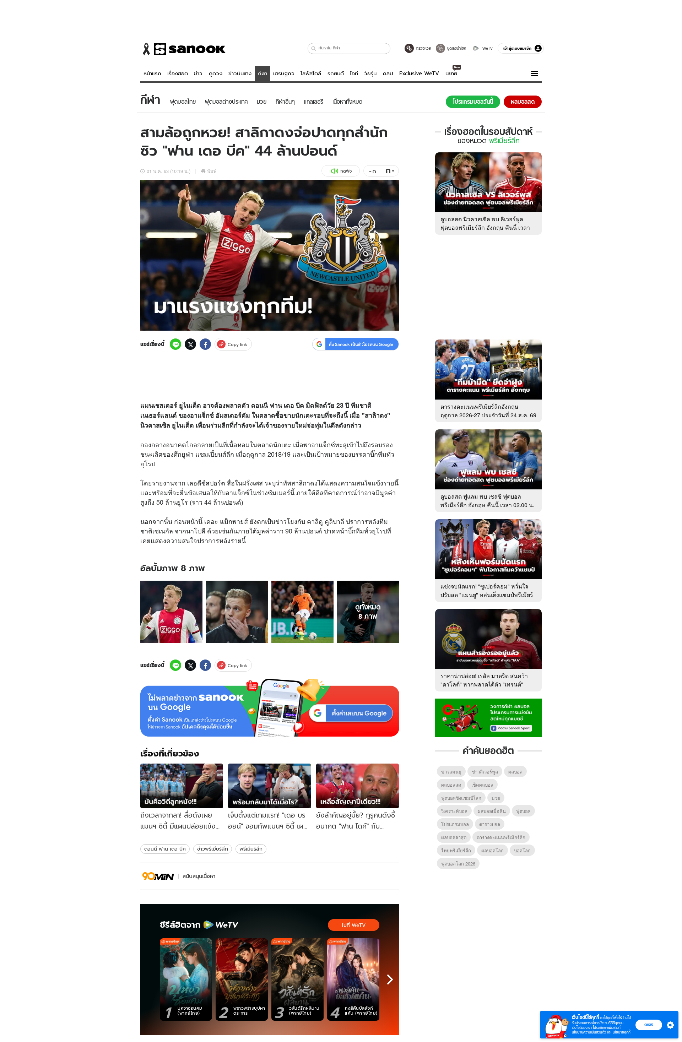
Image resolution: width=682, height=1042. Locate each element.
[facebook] (205, 344)
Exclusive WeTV (419, 73)
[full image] (171, 612)
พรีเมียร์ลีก (250, 848)
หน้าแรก (152, 73)
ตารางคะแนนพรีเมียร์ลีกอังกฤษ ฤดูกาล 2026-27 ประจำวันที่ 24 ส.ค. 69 (488, 410)
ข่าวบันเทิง (239, 73)
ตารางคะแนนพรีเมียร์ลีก (501, 837)
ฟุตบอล (523, 811)
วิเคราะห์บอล (454, 811)
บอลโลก (522, 850)
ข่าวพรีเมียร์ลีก (212, 848)
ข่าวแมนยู (451, 771)
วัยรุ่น (370, 73)
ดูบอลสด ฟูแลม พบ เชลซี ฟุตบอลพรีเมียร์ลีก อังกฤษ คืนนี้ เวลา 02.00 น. (487, 500)
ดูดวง (215, 73)
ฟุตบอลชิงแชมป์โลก (461, 797)
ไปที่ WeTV (354, 925)
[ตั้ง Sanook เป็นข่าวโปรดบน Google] (269, 708)
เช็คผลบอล (482, 784)
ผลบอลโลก (492, 850)
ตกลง (648, 1024)
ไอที (354, 73)
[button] (313, 48)
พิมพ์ (212, 171)
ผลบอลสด (451, 784)
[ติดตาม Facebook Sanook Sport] (488, 717)
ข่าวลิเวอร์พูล (485, 771)
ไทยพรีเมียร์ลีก (456, 850)
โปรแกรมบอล (455, 824)
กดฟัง (346, 171)
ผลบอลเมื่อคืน (492, 811)
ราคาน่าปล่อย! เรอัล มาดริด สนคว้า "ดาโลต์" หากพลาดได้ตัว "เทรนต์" (484, 680)
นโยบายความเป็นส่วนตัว (589, 1032)
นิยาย (451, 73)
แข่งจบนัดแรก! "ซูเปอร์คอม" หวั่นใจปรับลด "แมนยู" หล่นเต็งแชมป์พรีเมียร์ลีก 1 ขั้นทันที (486, 594)
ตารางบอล (489, 824)
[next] (390, 979)
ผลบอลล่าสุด (453, 837)
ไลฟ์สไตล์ (311, 73)
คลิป (388, 73)
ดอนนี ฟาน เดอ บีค (165, 848)
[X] (190, 344)
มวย (496, 797)
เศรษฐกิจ (283, 73)
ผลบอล (515, 771)
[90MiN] (158, 876)
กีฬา (262, 73)
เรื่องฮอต (177, 73)
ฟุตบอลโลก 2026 (458, 863)
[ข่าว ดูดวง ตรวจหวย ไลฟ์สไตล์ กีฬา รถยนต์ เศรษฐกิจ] (183, 49)
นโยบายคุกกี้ (621, 1032)
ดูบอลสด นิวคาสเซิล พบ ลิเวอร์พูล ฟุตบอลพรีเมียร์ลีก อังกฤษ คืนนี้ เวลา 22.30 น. (485, 227)
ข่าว (198, 73)
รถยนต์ (336, 73)
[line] (175, 344)
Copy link (237, 344)
